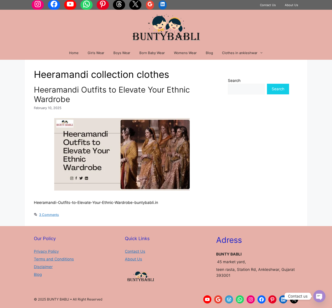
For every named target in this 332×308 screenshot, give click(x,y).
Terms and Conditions (54, 259)
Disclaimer (43, 267)
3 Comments (49, 215)
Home (74, 53)
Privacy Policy (46, 251)
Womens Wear (185, 53)
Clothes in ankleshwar (239, 53)
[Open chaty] (319, 296)
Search (234, 80)
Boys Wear (121, 53)
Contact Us (268, 5)
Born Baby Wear (152, 53)
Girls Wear (96, 53)
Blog (209, 53)
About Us (291, 5)
